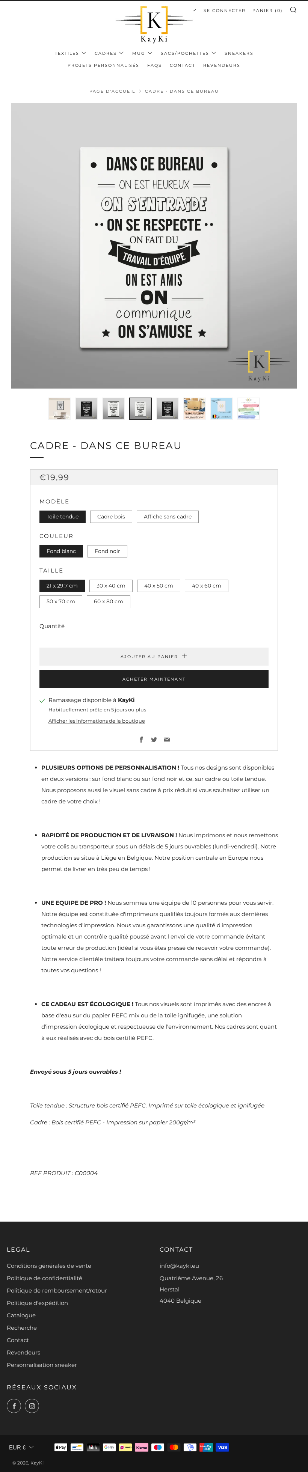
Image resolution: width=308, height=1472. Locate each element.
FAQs (154, 65)
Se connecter (225, 10)
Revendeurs (221, 65)
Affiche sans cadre (168, 517)
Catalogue (21, 1315)
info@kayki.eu (179, 1265)
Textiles (67, 53)
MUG (138, 53)
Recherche (22, 1327)
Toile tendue (63, 517)
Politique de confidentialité (44, 1278)
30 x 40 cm (111, 586)
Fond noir (107, 551)
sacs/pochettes (185, 53)
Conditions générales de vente (49, 1265)
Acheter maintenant (154, 679)
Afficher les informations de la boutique (96, 721)
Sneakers (239, 53)
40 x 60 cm (206, 586)
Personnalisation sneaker (42, 1364)
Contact (182, 65)
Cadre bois (111, 517)
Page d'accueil (112, 91)
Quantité (52, 626)
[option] (154, 246)
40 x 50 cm (158, 586)
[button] (59, 409)
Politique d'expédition (37, 1302)
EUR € (17, 1447)
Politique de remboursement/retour (57, 1290)
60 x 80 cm (108, 601)
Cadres (106, 53)
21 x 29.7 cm (62, 586)
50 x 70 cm (61, 601)
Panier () (267, 10)
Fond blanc (61, 551)
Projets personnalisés (103, 65)
